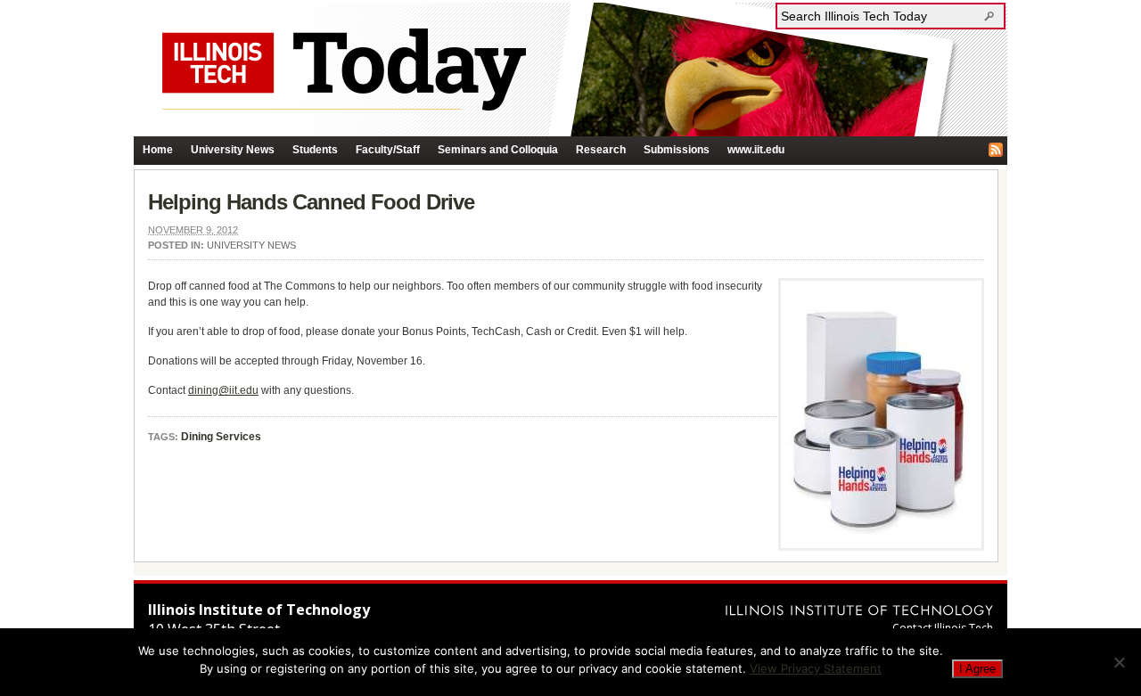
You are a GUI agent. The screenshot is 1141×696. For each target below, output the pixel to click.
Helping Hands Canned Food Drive (311, 202)
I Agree (977, 669)
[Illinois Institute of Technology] (859, 610)
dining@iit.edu (223, 390)
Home (158, 149)
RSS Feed (996, 150)
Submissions (677, 149)
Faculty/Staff (388, 149)
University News (233, 149)
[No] (1119, 662)
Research (601, 149)
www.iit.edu (755, 149)
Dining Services (221, 436)
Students (315, 149)
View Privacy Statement (816, 668)
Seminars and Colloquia (498, 149)
